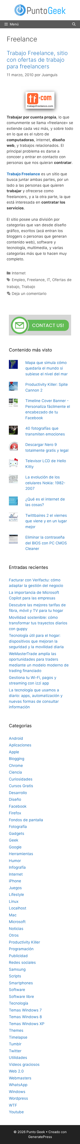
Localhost (17, 908)
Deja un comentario (29, 293)
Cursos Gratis (21, 786)
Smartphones (21, 983)
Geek (13, 840)
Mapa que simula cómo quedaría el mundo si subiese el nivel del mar (46, 368)
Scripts (15, 976)
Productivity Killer (24, 942)
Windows (17, 1091)
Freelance (36, 280)
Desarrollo (18, 793)
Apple (14, 752)
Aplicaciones (20, 745)
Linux (13, 901)
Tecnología (18, 1003)
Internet (19, 273)
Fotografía (18, 826)
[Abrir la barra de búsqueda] (74, 24)
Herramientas (21, 854)
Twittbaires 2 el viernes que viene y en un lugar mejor (46, 521)
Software (17, 989)
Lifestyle (16, 894)
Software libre (21, 996)
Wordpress (18, 1098)
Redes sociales (22, 962)
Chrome (16, 765)
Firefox (15, 813)
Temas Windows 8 (25, 1017)
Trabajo (28, 286)
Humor (15, 860)
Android (16, 738)
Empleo (18, 280)
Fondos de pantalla (26, 820)
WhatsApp (18, 1085)
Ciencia (15, 772)
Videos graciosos (24, 1064)
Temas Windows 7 (25, 1010)
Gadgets (16, 833)
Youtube (16, 1112)
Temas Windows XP (26, 1023)
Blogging (16, 758)
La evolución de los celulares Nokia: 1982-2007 (45, 483)
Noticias (16, 928)
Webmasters (20, 1078)
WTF (13, 1105)
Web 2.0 (16, 1071)
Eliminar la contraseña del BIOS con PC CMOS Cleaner (46, 543)
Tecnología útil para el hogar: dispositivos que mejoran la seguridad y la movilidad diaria (36, 641)
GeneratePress (40, 1137)
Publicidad (18, 956)
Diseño (15, 799)
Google (15, 847)
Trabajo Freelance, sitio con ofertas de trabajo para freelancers (37, 60)
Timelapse (18, 1037)
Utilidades (18, 1057)
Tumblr (15, 1044)
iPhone (15, 881)
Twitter (15, 1051)
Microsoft (17, 921)
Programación (21, 949)
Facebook (17, 806)
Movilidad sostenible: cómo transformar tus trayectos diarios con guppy (38, 623)
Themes (16, 1030)
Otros (14, 935)
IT (48, 280)
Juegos (15, 888)
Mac (12, 915)
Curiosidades (20, 779)
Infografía (17, 867)
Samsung (17, 969)
